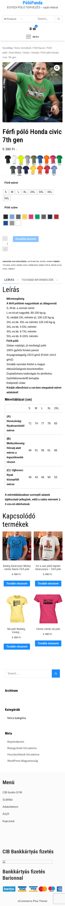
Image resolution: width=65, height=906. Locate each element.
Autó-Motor (15, 52)
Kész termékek (23, 48)
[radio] (5, 192)
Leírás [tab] (9, 279)
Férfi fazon (39, 48)
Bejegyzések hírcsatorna (21, 748)
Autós (26, 52)
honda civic (22, 265)
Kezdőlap (7, 48)
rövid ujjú (56, 265)
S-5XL (4, 269)
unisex (11, 269)
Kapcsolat (8, 821)
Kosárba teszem (26, 238)
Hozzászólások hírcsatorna (23, 754)
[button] (57, 68)
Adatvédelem (10, 806)
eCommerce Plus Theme (32, 901)
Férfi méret (11, 182)
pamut (41, 265)
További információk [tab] (38, 279)
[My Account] (30, 28)
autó (13, 265)
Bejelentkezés (15, 741)
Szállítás (7, 799)
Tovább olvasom (16, 583)
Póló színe (11, 207)
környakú (33, 265)
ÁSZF (6, 814)
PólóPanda (32, 3)
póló (47, 265)
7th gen (6, 265)
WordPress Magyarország (22, 760)
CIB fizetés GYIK (12, 792)
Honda (35, 52)
